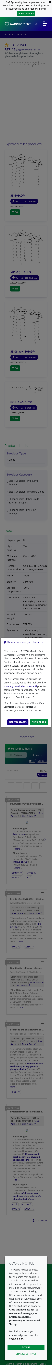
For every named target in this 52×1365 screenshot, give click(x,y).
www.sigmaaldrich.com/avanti (20, 686)
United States (18, 722)
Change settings (26, 1353)
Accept (26, 1347)
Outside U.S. (39, 722)
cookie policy (16, 1338)
